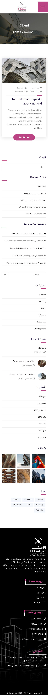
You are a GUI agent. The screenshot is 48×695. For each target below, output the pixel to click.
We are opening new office (35, 194)
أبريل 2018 (42, 438)
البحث (42, 157)
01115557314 (37, 634)
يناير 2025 (42, 397)
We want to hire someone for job (32, 207)
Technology (35, 92)
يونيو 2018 (42, 424)
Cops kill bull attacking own (35, 214)
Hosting (39, 505)
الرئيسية (29, 32)
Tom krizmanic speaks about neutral (19, 241)
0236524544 (36, 624)
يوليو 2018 (42, 417)
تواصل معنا (39, 603)
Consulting (42, 302)
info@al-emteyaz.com (32, 640)
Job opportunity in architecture (33, 200)
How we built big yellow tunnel (22, 248)
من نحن (40, 593)
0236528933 (37, 619)
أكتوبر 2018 (42, 404)
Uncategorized (40, 329)
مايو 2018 (42, 431)
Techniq (39, 510)
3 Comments (20, 92)
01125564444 (37, 629)
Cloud (16, 500)
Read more (24, 137)
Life (28, 505)
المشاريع (40, 598)
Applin (40, 500)
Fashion (43, 309)
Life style (42, 315)
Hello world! (41, 187)
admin (21, 88)
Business (42, 295)
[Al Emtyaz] (30, 7)
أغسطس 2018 (40, 410)
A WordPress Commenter (35, 234)
